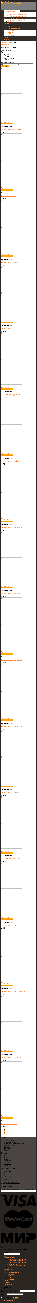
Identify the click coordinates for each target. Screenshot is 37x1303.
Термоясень (8, 58)
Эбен (5, 59)
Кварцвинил (8, 23)
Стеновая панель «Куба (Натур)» (11, 527)
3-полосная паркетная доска (17, 16)
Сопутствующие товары (12, 28)
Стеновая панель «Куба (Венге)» (11, 593)
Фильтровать (4, 66)
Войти (15, 1297)
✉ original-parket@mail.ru (11, 1186)
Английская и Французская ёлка (17, 20)
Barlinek (6, 1162)
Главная (3, 42)
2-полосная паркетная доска (17, 14)
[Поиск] (5, 1256)
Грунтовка (11, 35)
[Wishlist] (1, 187)
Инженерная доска (10, 18)
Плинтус (10, 32)
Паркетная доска (9, 11)
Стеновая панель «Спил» (8, 925)
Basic (5, 1156)
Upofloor (6, 1159)
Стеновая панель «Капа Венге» (10, 461)
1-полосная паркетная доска (17, 13)
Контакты (7, 39)
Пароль (3, 1294)
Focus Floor (7, 1160)
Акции (6, 37)
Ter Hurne (7, 1165)
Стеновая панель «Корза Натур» (11, 1057)
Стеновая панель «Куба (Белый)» (11, 726)
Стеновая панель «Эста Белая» (11, 129)
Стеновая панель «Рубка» (9, 328)
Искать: (6, 9)
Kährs (6, 1157)
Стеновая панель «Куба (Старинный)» (13, 991)
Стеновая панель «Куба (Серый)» (11, 792)
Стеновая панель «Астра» (9, 1124)
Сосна (6, 56)
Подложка (11, 30)
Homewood (7, 1164)
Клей (9, 33)
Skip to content (5, 1)
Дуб (5, 55)
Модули (10, 21)
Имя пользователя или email (10, 1291)
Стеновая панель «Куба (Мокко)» (11, 660)
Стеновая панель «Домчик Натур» (11, 395)
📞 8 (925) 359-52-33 (10, 1182)
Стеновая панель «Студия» (9, 262)
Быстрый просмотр (7, 123)
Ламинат (7, 26)
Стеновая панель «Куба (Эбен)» (11, 859)
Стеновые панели (9, 1145)
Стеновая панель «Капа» (8, 196)
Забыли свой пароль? (7, 1301)
